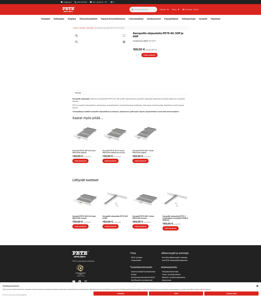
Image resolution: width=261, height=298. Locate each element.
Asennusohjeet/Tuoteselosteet (143, 272)
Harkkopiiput (59, 19)
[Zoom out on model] (76, 41)
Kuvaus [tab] (78, 93)
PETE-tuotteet (136, 257)
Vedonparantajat (189, 19)
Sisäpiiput (72, 19)
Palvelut (163, 9)
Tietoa (174, 9)
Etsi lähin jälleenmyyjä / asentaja (174, 257)
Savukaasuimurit (154, 19)
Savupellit (203, 19)
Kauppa (82, 28)
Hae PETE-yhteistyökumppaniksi (175, 260)
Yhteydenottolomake (170, 272)
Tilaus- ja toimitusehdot (171, 274)
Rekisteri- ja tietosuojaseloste (173, 277)
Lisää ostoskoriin (149, 55)
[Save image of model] (124, 41)
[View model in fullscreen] (124, 35)
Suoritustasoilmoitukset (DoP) (143, 277)
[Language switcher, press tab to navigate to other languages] (113, 2)
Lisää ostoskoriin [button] (80, 161)
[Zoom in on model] (76, 35)
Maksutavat (166, 280)
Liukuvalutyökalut (136, 19)
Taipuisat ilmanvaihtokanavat (113, 19)
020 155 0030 (82, 2)
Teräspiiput (45, 19)
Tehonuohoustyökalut (88, 19)
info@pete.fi (68, 2)
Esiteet (134, 274)
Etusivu (76, 28)
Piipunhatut (215, 19)
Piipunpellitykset (171, 19)
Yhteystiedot (136, 260)
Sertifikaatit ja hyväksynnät (141, 280)
